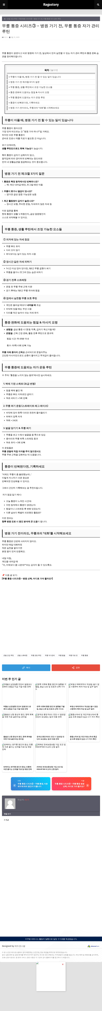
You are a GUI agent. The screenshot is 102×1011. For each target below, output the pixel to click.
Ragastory (51, 5)
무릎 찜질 (61, 655)
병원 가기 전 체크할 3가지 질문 (25, 82)
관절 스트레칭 (22, 655)
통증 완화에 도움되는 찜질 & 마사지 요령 (29, 92)
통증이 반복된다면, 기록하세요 (25, 102)
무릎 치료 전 (73, 655)
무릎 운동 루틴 (36, 655)
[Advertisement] (51, 600)
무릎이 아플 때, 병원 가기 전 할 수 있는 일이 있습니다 (35, 77)
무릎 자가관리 (50, 655)
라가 (6, 37)
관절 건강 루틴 (12, 19)
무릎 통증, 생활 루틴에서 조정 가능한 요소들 (31, 87)
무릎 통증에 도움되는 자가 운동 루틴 (27, 97)
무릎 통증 (84, 655)
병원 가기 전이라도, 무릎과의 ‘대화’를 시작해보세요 (34, 108)
